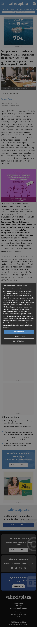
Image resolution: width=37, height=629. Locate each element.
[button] (18, 341)
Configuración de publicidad (25, 320)
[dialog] (18, 313)
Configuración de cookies (18, 325)
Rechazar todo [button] (19, 336)
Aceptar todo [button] (19, 332)
